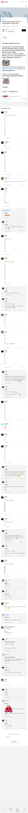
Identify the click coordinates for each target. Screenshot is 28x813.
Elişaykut (6, 423)
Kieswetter (6, 141)
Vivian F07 (7, 29)
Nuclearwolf (7, 210)
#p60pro (5, 91)
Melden (24, 98)
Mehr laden (14, 741)
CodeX (5, 314)
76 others (13, 96)
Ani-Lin (6, 221)
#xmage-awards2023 (13, 91)
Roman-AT (6, 177)
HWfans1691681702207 (9, 626)
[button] (20, 2)
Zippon (5, 111)
